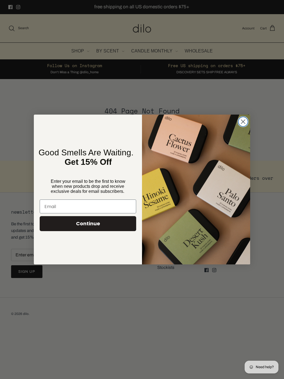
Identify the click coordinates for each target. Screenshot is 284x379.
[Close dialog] (243, 122)
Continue (88, 223)
